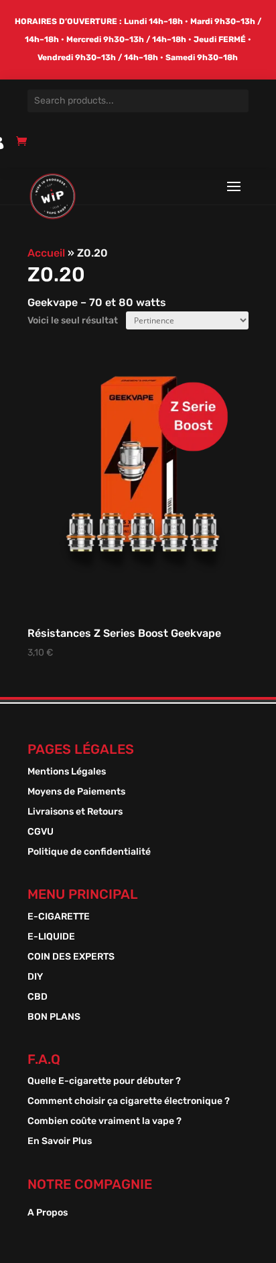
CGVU (40, 832)
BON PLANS (53, 1017)
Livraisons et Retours (75, 812)
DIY (35, 977)
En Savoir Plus (59, 1142)
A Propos (47, 1213)
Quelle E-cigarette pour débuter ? (104, 1082)
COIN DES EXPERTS (71, 957)
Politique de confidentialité (89, 852)
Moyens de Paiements (76, 792)
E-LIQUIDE (51, 937)
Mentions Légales (66, 772)
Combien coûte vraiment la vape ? (104, 1122)
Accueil (46, 253)
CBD (37, 997)
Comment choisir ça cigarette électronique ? (128, 1102)
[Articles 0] (24, 147)
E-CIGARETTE (58, 917)
